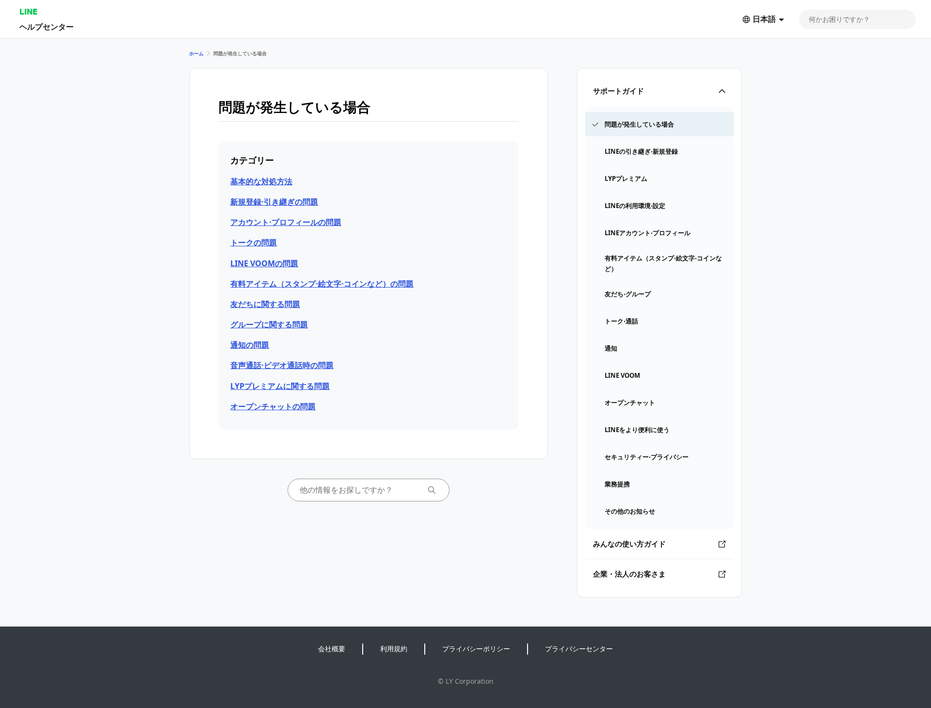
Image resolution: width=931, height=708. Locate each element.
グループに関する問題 (269, 324)
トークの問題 (253, 242)
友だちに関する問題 (265, 304)
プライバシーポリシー (476, 648)
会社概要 (331, 648)
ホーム (196, 53)
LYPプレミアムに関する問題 (280, 386)
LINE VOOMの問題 (264, 263)
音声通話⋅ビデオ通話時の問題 (282, 365)
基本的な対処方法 (261, 181)
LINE (28, 11)
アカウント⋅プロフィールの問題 (285, 222)
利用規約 (393, 648)
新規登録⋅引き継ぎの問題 (274, 201)
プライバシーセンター (579, 648)
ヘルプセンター (46, 26)
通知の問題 (249, 344)
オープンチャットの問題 (273, 406)
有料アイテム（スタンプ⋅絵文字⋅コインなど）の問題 (322, 283)
